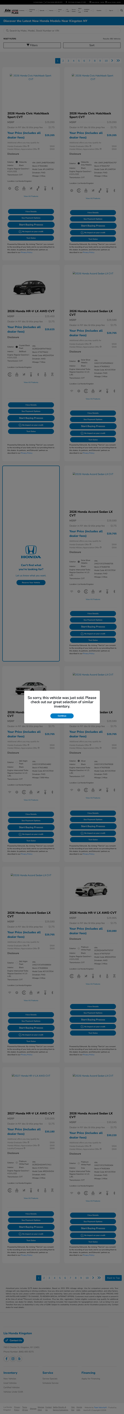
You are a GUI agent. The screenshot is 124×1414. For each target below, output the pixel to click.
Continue (62, 715)
